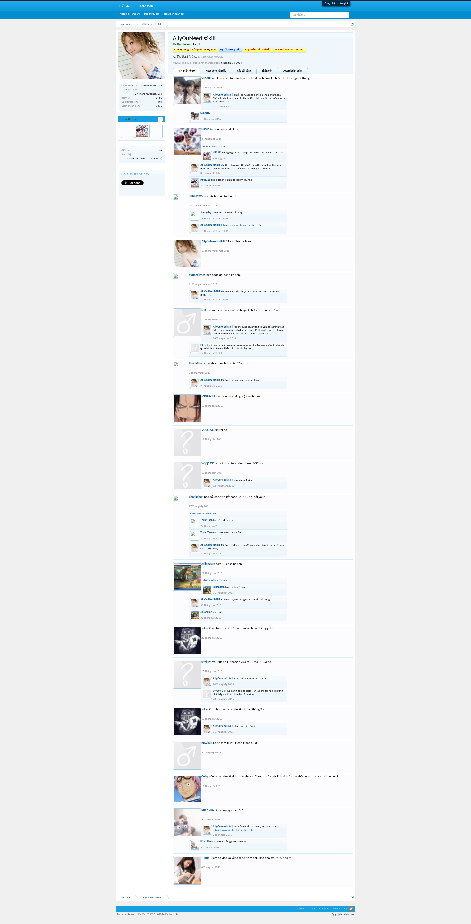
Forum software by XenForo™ (148, 914)
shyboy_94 (208, 662)
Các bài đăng (244, 71)
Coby (204, 776)
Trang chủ (324, 908)
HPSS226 (207, 129)
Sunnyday (195, 196)
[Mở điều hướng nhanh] (352, 24)
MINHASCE (208, 396)
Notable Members (130, 14)
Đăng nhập (330, 3)
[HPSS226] (141, 131)
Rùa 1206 (207, 810)
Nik (203, 310)
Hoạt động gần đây (216, 71)
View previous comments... (218, 146)
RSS (351, 909)
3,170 (159, 106)
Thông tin (267, 71)
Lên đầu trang (339, 908)
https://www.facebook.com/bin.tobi (241, 225)
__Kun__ (206, 858)
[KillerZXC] (127, 131)
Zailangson (208, 564)
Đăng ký (343, 3)
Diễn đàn (125, 6)
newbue (206, 743)
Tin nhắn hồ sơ (187, 71)
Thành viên (145, 6)
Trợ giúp (312, 908)
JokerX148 (208, 628)
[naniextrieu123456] (156, 131)
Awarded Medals (292, 71)
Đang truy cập (151, 14)
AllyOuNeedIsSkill (223, 95)
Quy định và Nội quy (343, 914)
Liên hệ (301, 908)
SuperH (206, 78)
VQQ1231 (208, 429)
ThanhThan (196, 363)
